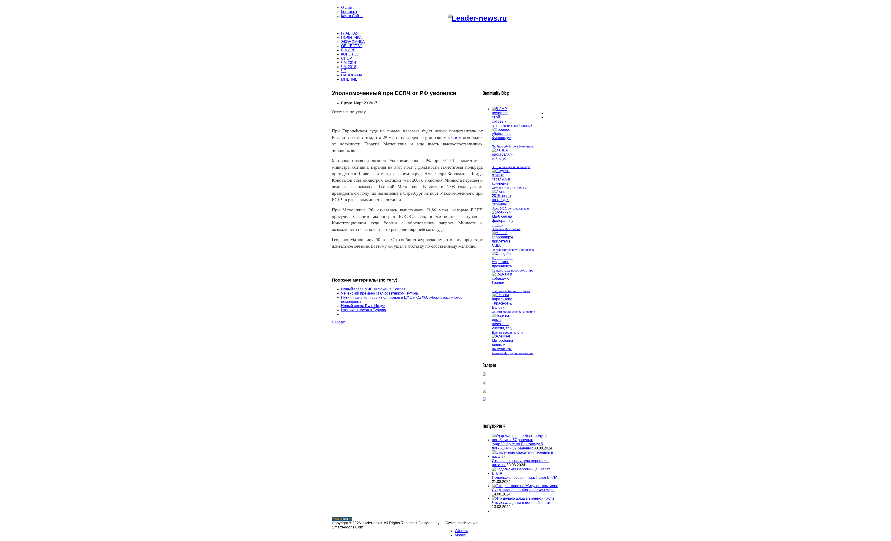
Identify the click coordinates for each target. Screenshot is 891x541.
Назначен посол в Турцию (363, 310)
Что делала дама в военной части (521, 503)
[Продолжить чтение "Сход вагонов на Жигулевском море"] (525, 486)
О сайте (348, 8)
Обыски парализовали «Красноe (513, 312)
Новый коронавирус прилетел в (513, 250)
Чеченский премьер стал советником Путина (379, 293)
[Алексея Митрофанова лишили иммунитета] (504, 349)
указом (454, 137)
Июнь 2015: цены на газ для (510, 208)
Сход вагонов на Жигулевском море (523, 490)
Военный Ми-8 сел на (506, 229)
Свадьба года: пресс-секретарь (512, 270)
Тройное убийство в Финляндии (513, 146)
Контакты (349, 12)
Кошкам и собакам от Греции (511, 291)
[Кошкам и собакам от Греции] (502, 283)
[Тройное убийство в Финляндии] (502, 138)
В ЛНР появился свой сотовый (512, 126)
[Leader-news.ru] (477, 18)
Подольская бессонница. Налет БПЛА (525, 477)
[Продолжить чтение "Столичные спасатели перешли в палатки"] (525, 457)
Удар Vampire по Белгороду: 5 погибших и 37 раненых (517, 446)
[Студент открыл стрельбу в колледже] (502, 183)
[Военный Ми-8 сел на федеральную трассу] (504, 225)
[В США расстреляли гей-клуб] (503, 159)
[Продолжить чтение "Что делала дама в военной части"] (523, 498)
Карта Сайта (352, 16)
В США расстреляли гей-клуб (511, 167)
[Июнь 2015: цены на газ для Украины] (502, 204)
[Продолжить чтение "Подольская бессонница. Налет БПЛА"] (525, 473)
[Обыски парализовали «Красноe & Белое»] (504, 307)
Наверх (338, 322)
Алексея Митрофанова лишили (512, 353)
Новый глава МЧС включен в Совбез (373, 289)
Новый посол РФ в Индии (363, 306)
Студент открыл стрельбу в (510, 188)
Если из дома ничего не (507, 332)
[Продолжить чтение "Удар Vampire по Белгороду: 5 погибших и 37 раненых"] (525, 440)
